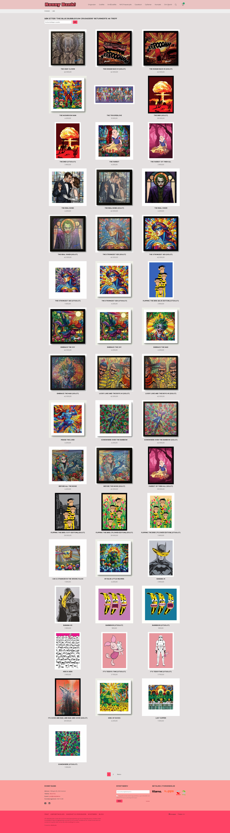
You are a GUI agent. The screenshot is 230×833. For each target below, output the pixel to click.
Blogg (101, 814)
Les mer (148, 801)
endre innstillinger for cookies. (72, 822)
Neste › (119, 774)
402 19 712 (53, 793)
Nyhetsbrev (92, 814)
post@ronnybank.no (54, 796)
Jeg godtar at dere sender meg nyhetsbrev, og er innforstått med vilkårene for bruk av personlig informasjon (133, 797)
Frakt (46, 814)
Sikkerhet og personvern (76, 814)
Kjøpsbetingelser (57, 814)
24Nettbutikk (53, 825)
